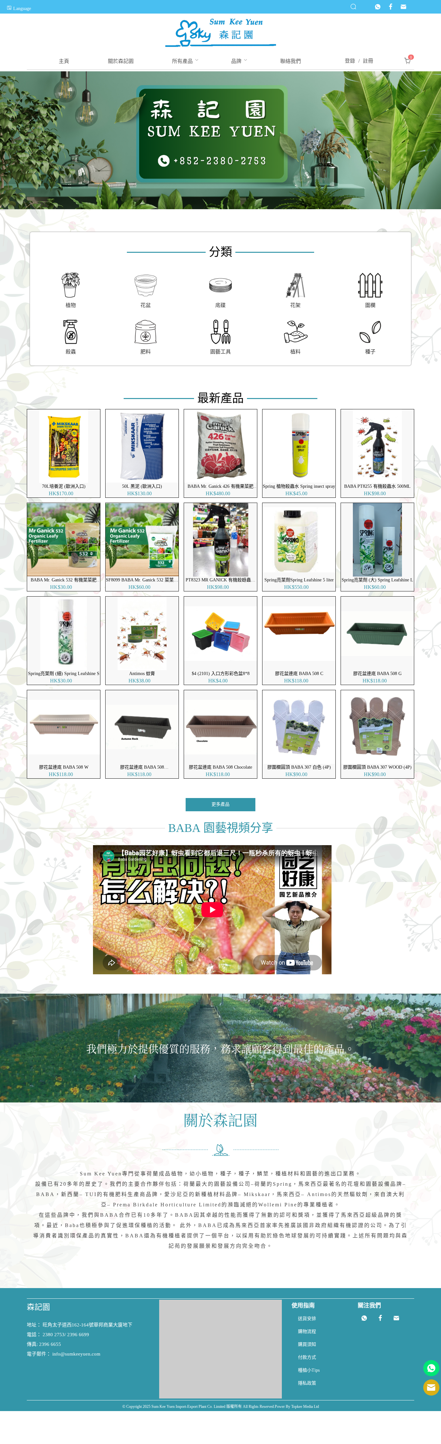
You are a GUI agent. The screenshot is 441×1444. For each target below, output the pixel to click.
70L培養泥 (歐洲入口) (64, 486)
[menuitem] (64, 61)
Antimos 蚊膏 (142, 673)
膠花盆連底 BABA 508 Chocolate (220, 767)
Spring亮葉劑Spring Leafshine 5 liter (299, 580)
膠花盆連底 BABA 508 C (299, 673)
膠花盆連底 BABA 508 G (377, 673)
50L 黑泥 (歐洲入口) (142, 486)
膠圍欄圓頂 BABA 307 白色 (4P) (299, 767)
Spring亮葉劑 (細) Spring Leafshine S (63, 673)
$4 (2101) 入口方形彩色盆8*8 (221, 673)
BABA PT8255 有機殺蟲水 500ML (377, 486)
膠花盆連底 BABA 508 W (63, 767)
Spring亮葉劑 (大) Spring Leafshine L (377, 580)
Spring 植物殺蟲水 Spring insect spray (299, 486)
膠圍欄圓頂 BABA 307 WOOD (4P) (377, 767)
